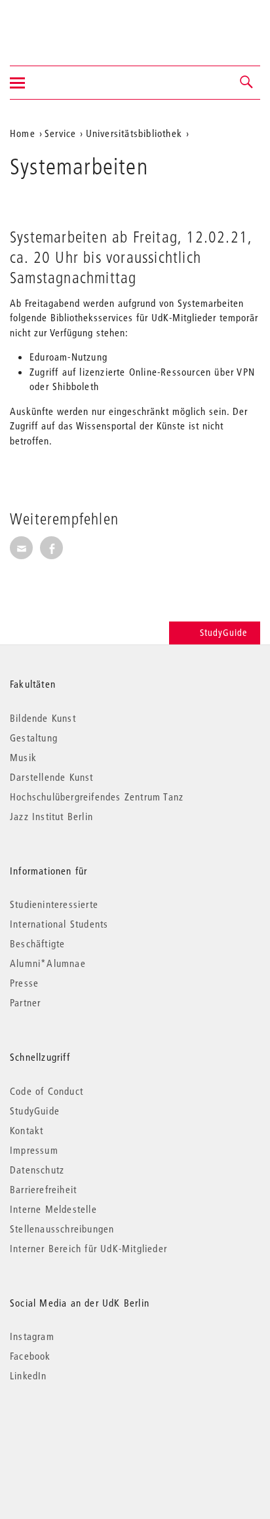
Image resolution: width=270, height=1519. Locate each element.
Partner (25, 1002)
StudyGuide (223, 633)
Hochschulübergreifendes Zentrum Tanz (96, 796)
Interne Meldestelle (53, 1208)
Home (22, 133)
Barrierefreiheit (43, 1189)
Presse (24, 982)
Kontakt (26, 1130)
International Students (59, 923)
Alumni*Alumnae (48, 963)
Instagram (32, 1336)
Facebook (30, 1355)
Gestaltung (34, 737)
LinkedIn (28, 1375)
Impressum (34, 1149)
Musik (23, 757)
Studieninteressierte (54, 904)
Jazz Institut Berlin (51, 816)
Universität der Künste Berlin (61, 24)
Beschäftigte (37, 943)
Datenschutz (37, 1169)
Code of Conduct (46, 1090)
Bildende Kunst (43, 717)
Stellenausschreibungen (62, 1228)
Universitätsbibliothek (134, 133)
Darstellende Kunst (52, 776)
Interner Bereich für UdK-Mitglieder (88, 1248)
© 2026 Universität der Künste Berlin (78, 1431)
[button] (247, 82)
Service (60, 133)
